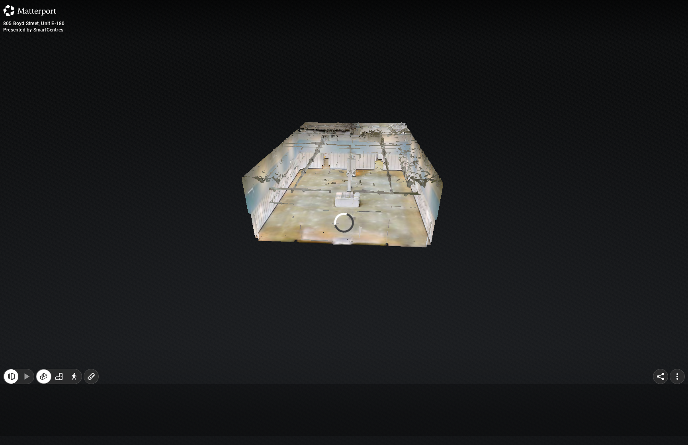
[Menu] (677, 428)
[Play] (26, 428)
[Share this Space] (660, 428)
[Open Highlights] (11, 428)
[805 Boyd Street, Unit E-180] (344, 222)
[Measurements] (91, 428)
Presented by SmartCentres (33, 30)
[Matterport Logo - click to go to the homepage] (30, 10)
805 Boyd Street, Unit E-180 (33, 23)
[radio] (43, 428)
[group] (59, 428)
